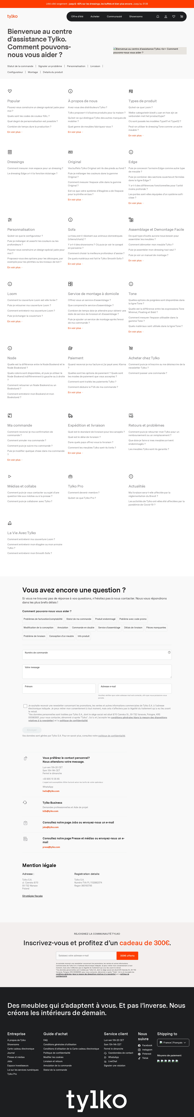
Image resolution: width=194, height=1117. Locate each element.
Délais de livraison (133, 627)
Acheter (95, 16)
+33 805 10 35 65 (51, 779)
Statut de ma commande (78, 619)
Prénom (29, 686)
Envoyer (32, 730)
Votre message (32, 667)
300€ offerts (127, 955)
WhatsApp (48, 787)
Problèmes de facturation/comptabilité (43, 619)
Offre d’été (77, 16)
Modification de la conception (38, 627)
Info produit (83, 636)
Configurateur (15, 72)
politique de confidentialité (74, 720)
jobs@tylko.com (51, 827)
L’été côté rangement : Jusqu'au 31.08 (97, 4)
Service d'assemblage (109, 627)
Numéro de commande (36, 652)
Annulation (62, 627)
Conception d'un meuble (61, 636)
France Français (172, 1042)
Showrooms (135, 16)
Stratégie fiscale (32, 895)
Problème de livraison (34, 636)
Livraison (95, 66)
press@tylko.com (51, 847)
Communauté (114, 16)
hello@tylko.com (51, 791)
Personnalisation (76, 66)
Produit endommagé (105, 619)
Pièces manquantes (156, 627)
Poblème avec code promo (132, 619)
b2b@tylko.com (50, 811)
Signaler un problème (50, 66)
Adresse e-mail (108, 686)
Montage (33, 72)
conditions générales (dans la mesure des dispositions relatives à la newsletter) (86, 974)
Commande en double (83, 627)
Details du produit (53, 72)
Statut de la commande (20, 66)
